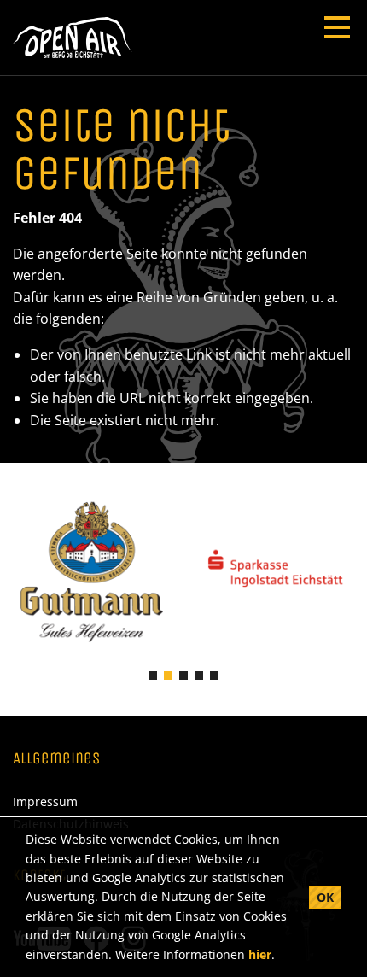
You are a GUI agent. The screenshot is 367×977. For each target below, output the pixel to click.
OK (325, 897)
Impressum (45, 802)
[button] (152, 675)
